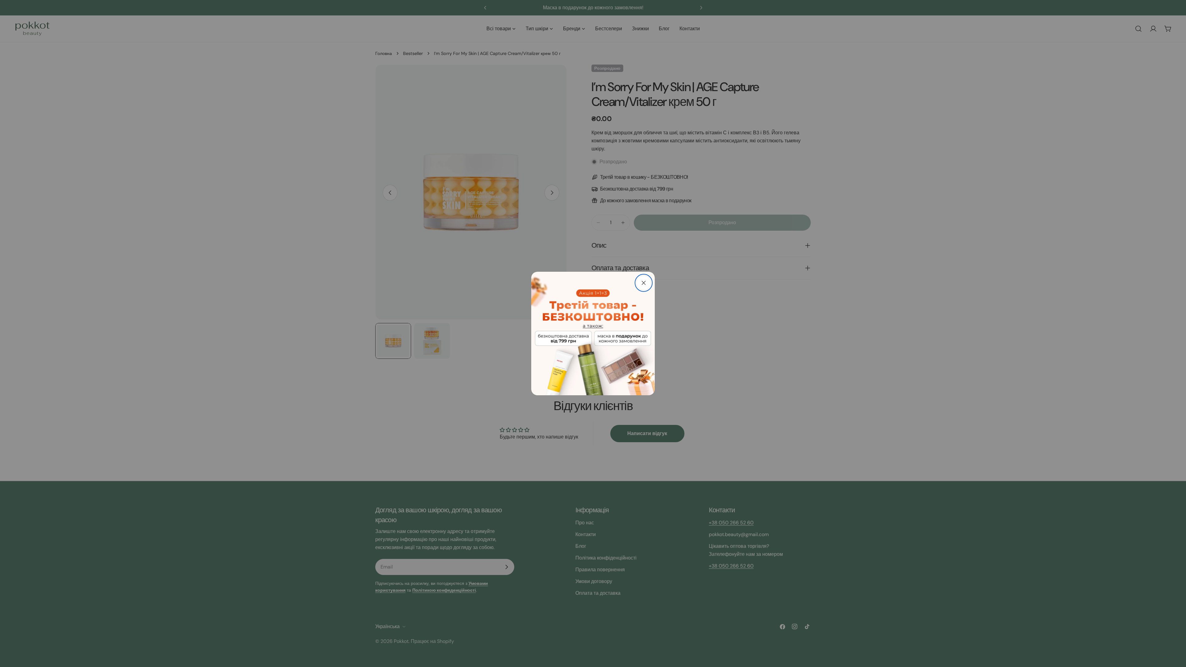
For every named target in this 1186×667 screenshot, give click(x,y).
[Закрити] (643, 282)
